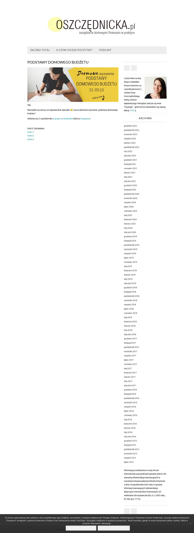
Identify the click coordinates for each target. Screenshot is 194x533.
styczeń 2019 (130, 283)
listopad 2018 (130, 292)
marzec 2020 (129, 224)
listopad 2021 (130, 164)
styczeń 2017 (130, 385)
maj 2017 (128, 368)
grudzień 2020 (130, 185)
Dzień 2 (30, 135)
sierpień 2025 (130, 138)
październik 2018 (131, 296)
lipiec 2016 (129, 411)
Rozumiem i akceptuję (81, 528)
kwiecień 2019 (130, 270)
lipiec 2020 (129, 207)
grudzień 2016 (130, 390)
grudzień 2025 (130, 126)
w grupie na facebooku (63, 118)
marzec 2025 (129, 143)
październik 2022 (131, 147)
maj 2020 (128, 215)
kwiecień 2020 (130, 219)
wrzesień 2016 (130, 402)
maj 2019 (128, 266)
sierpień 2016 (130, 407)
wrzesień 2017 (130, 351)
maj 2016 (128, 419)
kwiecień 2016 (130, 424)
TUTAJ (132, 110)
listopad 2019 (130, 241)
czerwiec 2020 (130, 211)
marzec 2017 (129, 377)
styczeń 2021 (130, 181)
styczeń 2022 (130, 155)
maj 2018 (128, 317)
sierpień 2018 (130, 304)
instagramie (85, 118)
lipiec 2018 (129, 309)
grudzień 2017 (130, 339)
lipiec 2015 (129, 462)
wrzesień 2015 (130, 453)
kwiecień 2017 (130, 373)
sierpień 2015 (130, 458)
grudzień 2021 (130, 160)
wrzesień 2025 (130, 134)
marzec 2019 (129, 275)
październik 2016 (131, 398)
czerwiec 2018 (130, 313)
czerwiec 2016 (130, 415)
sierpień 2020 (130, 202)
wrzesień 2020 (130, 198)
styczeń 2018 (130, 334)
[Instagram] (134, 68)
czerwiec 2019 (130, 262)
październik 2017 (131, 347)
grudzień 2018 (130, 287)
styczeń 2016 (130, 436)
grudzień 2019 (130, 236)
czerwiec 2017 (130, 364)
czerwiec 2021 (130, 168)
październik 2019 (131, 245)
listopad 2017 (130, 343)
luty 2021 (128, 177)
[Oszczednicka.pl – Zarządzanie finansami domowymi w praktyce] (97, 24)
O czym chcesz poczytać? (74, 50)
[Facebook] (127, 68)
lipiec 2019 (129, 258)
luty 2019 (128, 279)
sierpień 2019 (130, 253)
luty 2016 (128, 432)
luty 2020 (128, 228)
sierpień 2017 (130, 356)
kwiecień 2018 (130, 321)
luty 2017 (128, 381)
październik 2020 (131, 194)
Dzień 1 (30, 132)
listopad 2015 (130, 445)
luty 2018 (128, 330)
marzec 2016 (129, 428)
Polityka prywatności (114, 528)
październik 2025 (131, 130)
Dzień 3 (30, 139)
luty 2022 (128, 151)
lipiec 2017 (129, 360)
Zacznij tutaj (40, 50)
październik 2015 (131, 449)
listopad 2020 (130, 190)
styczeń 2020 (130, 232)
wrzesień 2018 (130, 300)
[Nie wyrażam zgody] (190, 523)
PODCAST (105, 50)
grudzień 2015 (130, 441)
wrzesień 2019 (130, 249)
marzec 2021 (129, 173)
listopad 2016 (130, 394)
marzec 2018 (129, 326)
